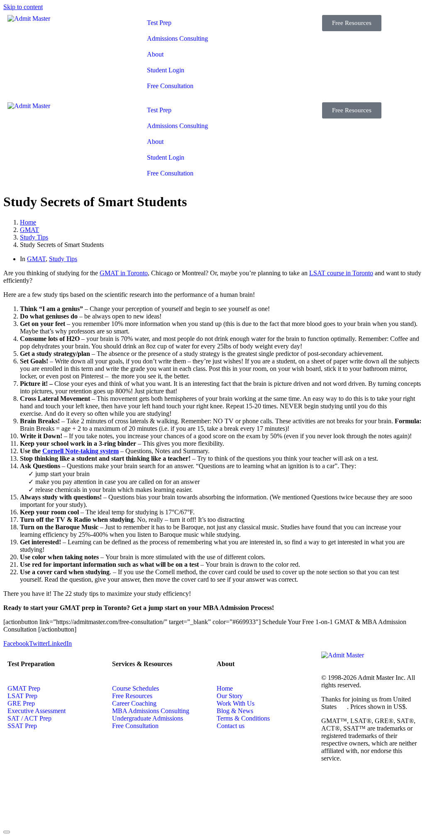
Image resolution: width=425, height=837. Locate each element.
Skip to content (23, 6)
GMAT (36, 258)
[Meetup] (354, 810)
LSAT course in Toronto (341, 273)
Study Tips (63, 258)
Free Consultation (170, 85)
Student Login (165, 70)
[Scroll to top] (6, 832)
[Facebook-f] (331, 787)
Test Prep (159, 22)
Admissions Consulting (177, 38)
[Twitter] (376, 787)
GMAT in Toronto (124, 273)
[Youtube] (398, 787)
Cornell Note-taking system (80, 450)
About (155, 54)
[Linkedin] (354, 787)
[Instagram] (331, 810)
